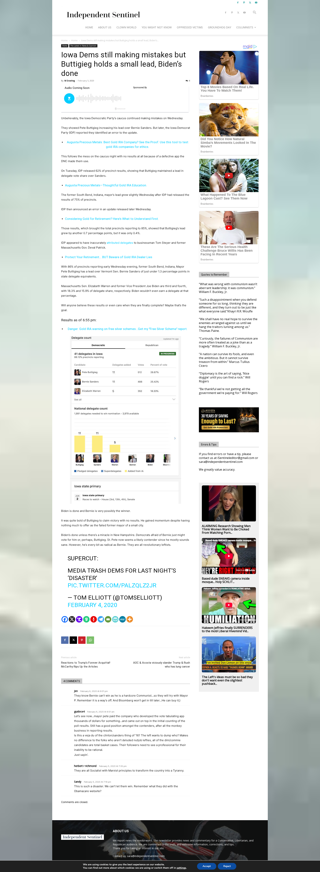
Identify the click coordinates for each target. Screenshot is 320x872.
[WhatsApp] (90, 640)
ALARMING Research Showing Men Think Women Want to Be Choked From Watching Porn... (226, 529)
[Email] (108, 619)
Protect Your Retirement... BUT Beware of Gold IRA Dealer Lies (108, 257)
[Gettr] (93, 619)
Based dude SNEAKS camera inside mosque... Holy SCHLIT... (226, 580)
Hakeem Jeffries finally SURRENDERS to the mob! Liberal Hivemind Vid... (227, 629)
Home (89, 27)
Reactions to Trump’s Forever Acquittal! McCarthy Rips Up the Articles (85, 664)
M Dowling (69, 80)
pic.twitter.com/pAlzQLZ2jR (112, 585)
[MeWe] (122, 619)
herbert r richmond (85, 766)
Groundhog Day (219, 27)
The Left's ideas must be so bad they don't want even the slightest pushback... (227, 680)
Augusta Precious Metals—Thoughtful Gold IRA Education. (106, 185)
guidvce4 (79, 711)
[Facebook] (238, 2)
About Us (104, 27)
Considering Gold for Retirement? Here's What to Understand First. (112, 219)
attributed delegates (120, 242)
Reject (227, 866)
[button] (254, 13)
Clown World (126, 27)
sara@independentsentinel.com (146, 856)
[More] (129, 619)
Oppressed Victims (190, 27)
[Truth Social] (79, 619)
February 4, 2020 (92, 604)
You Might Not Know (157, 27)
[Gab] (86, 619)
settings (181, 868)
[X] (250, 2)
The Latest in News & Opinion (83, 45)
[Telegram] (101, 619)
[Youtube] (256, 2)
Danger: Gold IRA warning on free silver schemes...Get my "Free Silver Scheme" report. (127, 329)
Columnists (244, 27)
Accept (207, 866)
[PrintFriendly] (115, 619)
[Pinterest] (244, 2)
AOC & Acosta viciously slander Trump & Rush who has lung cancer (161, 664)
